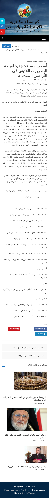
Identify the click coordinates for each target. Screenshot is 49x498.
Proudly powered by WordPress (17, 490)
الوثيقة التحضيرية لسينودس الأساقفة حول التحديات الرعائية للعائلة (24, 399)
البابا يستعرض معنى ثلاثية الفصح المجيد (27, 347)
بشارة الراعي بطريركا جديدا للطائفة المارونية (27, 466)
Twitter (26, 328)
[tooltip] (2, 21)
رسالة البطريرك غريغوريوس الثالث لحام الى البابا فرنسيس (25, 436)
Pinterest (13, 328)
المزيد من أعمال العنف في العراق (32, 355)
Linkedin (40, 334)
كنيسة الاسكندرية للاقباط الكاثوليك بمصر (24, 24)
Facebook (39, 328)
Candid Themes (28, 493)
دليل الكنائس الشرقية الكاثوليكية (36, 61)
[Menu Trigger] (43, 5)
